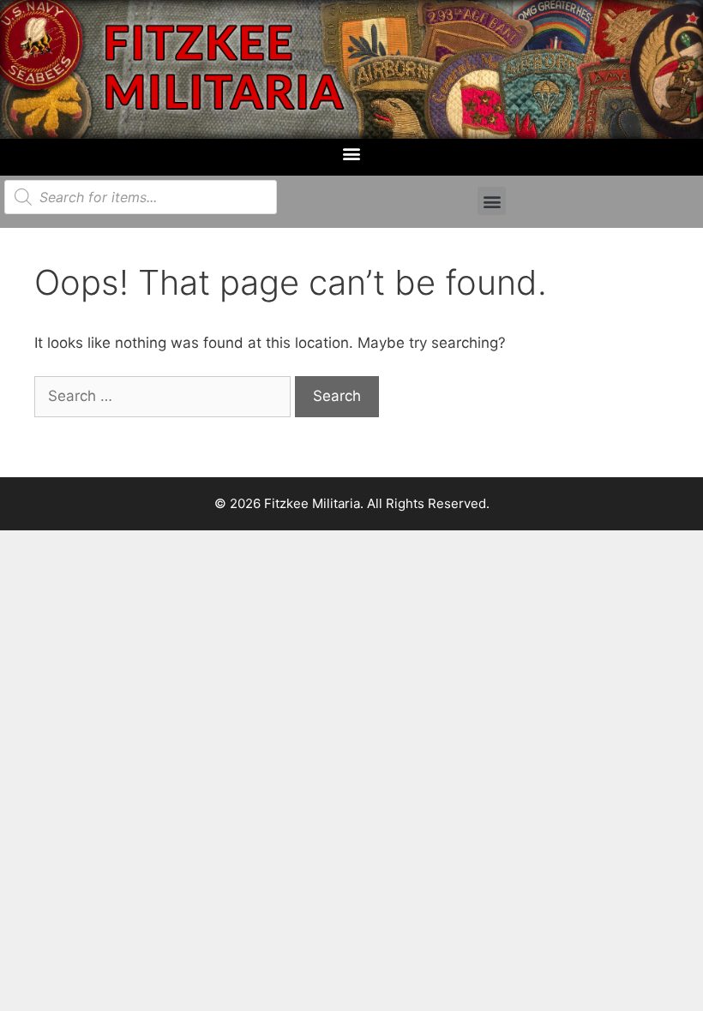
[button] (352, 153)
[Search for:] (164, 395)
